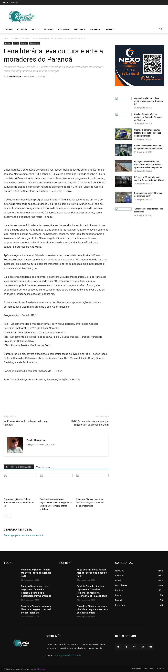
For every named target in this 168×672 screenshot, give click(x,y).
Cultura (63, 29)
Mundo (48, 29)
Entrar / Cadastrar (10, 2)
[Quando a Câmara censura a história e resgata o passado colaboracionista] (92, 485)
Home (9, 29)
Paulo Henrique (14, 76)
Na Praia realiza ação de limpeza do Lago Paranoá (26, 423)
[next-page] (11, 516)
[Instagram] (142, 647)
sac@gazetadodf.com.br (68, 655)
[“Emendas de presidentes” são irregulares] (123, 213)
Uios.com (41, 669)
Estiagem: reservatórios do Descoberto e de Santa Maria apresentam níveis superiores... (148, 164)
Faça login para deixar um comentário (24, 535)
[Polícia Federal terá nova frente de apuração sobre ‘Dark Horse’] (123, 150)
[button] (161, 29)
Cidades (22, 29)
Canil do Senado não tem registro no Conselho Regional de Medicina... (148, 117)
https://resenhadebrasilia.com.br (40, 445)
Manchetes (34, 43)
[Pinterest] (22, 84)
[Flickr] (134, 647)
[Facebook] (7, 84)
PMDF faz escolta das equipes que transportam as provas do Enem (90, 423)
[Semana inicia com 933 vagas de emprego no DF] (123, 197)
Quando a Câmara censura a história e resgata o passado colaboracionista (90, 502)
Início (6, 38)
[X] (14, 84)
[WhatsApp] (29, 84)
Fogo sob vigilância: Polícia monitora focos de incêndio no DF (19, 502)
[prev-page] (6, 516)
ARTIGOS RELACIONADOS (19, 467)
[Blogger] (118, 647)
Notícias (15, 38)
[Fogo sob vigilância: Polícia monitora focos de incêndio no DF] (20, 485)
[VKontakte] (150, 647)
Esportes (79, 29)
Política (94, 29)
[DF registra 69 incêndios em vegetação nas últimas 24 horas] (123, 181)
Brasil (36, 29)
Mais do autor (43, 467)
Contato (110, 29)
